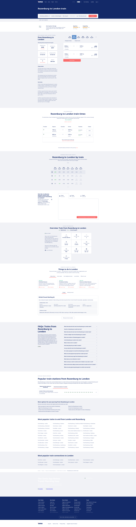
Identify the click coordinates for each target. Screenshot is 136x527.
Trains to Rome (41, 502)
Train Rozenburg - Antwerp (73, 428)
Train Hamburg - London (43, 423)
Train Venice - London (42, 430)
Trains (46, 1)
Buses (49, 1)
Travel (87, 500)
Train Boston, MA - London (73, 435)
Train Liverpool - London (73, 462)
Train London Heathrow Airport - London (76, 430)
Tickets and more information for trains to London (48, 411)
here (77, 147)
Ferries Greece (77, 502)
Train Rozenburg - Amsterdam (89, 423)
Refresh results (67, 121)
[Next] (96, 37)
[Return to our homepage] (41, 2)
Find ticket (42, 48)
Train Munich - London (42, 437)
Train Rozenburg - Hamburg (88, 433)
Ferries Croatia (77, 503)
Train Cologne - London (42, 433)
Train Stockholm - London (43, 440)
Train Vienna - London (57, 426)
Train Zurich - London (72, 426)
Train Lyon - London (57, 440)
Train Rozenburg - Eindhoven (89, 428)
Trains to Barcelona (42, 509)
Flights (52, 1)
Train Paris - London (57, 433)
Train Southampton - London (58, 464)
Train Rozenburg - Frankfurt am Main (75, 423)
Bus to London (53, 507)
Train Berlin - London (72, 445)
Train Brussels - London (87, 430)
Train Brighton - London (42, 464)
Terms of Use (55, 523)
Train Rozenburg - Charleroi (58, 423)
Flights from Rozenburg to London (45, 408)
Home (39, 470)
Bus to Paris (52, 509)
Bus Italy (52, 505)
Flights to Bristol (65, 509)
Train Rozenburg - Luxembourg (59, 445)
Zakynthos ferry (77, 509)
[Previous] (52, 168)
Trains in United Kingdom (50, 470)
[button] (65, 16)
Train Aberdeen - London (58, 462)
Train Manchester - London (73, 460)
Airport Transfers (90, 503)
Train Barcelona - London (43, 442)
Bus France (52, 503)
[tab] (68, 40)
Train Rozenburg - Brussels (88, 442)
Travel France (89, 509)
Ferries (56, 1)
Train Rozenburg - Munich (88, 447)
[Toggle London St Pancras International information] (96, 392)
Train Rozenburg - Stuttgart (88, 437)
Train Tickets (40, 500)
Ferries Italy (76, 507)
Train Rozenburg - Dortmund (43, 428)
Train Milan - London (57, 428)
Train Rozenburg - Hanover (73, 447)
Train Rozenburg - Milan (88, 440)
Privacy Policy (62, 523)
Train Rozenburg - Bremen (73, 437)
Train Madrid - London (87, 426)
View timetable (42, 62)
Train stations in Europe (91, 502)
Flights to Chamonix (66, 502)
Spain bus (52, 502)
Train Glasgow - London (88, 462)
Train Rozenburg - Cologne (43, 447)
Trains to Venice (41, 505)
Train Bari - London (72, 440)
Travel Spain (88, 507)
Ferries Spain (77, 505)
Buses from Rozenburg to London (75, 406)
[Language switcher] (79, 2)
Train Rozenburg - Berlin (73, 433)
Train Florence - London (72, 442)
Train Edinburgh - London (58, 442)
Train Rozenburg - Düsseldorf (59, 447)
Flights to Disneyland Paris (67, 507)
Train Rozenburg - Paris (42, 445)
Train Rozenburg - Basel (88, 445)
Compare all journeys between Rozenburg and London (49, 409)
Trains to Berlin (41, 507)
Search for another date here (68, 140)
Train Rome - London (42, 435)
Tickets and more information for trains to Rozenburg (79, 409)
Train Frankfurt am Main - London (90, 435)
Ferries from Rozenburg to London (75, 408)
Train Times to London (61, 470)
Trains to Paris (41, 503)
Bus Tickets (52, 500)
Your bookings (86, 1)
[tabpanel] (78, 209)
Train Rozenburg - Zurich (58, 430)
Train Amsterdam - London (58, 437)
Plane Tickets (65, 500)
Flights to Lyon (65, 503)
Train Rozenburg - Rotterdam (44, 426)
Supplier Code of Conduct (72, 523)
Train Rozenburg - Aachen (58, 435)
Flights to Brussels (66, 505)
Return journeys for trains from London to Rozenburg (49, 406)
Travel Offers (89, 505)
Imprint (49, 523)
